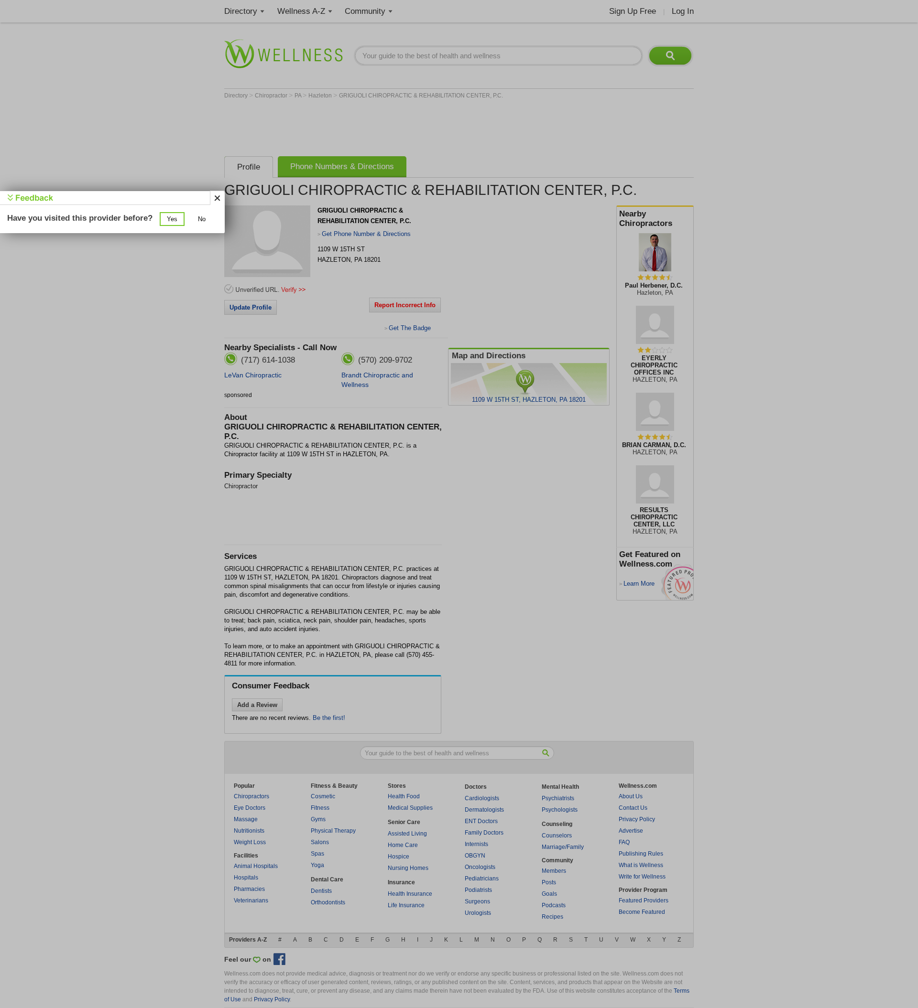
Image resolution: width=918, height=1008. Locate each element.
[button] (172, 219)
